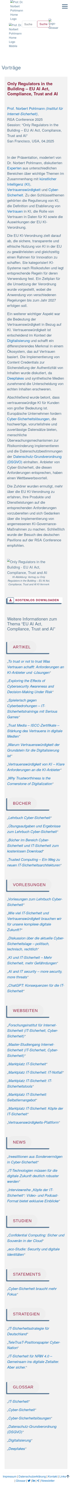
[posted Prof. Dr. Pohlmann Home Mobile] (15, 34)
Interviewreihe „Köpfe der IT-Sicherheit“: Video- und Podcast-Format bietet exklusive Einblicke (33, 1195)
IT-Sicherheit (18, 1401)
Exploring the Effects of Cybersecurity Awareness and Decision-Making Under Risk (30, 686)
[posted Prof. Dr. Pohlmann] (15, 10)
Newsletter (48, 1481)
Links (62, 1476)
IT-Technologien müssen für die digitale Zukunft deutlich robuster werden (33, 1176)
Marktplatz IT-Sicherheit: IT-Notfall (35, 1072)
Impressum (9, 1476)
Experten (14, 167)
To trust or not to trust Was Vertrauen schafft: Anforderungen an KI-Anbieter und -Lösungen (35, 667)
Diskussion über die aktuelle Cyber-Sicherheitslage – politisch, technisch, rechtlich (35, 943)
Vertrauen (15, 211)
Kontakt (52, 1476)
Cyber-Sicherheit (21, 1409)
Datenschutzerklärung (32, 1476)
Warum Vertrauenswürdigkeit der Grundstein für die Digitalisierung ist (33, 750)
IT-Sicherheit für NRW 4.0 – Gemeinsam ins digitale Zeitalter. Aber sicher (33, 1361)
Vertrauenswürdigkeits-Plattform (33, 1122)
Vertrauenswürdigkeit (24, 189)
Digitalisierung (18, 340)
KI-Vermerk (43, 584)
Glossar (21, 1481)
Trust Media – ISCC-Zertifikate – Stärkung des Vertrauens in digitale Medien (34, 731)
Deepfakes (15, 378)
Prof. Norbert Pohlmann (26, 108)
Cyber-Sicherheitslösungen (28, 418)
